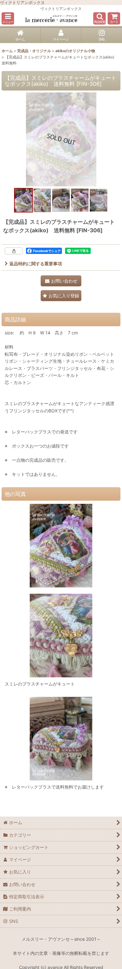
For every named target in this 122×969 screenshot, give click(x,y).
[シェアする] (14, 250)
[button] (8, 18)
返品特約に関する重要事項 (35, 263)
